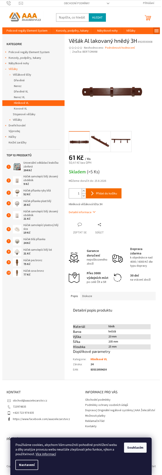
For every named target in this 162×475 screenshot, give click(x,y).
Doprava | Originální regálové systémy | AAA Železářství (120, 410)
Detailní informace (80, 212)
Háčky (12, 137)
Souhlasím (135, 447)
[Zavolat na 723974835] (13, 3)
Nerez (18, 86)
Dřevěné (19, 80)
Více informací (46, 454)
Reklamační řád (94, 421)
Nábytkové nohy (19, 63)
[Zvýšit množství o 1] (84, 191)
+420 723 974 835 (23, 413)
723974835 (19, 407)
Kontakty (91, 426)
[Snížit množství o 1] (84, 195)
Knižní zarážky (18, 142)
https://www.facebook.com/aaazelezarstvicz (41, 419)
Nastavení (27, 465)
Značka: (84, 52)
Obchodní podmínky (77, 3)
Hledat (97, 17)
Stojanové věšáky (24, 114)
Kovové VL (20, 109)
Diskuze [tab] (87, 296)
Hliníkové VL (21, 103)
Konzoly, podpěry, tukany (25, 58)
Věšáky (13, 69)
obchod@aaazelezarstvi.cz (30, 401)
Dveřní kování (17, 125)
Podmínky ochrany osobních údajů (106, 405)
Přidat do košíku (106, 193)
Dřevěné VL (21, 92)
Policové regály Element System (29, 52)
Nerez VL (19, 97)
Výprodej (14, 131)
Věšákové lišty (22, 75)
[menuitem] (27, 30)
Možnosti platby (95, 416)
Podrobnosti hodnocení (120, 48)
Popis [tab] (74, 296)
